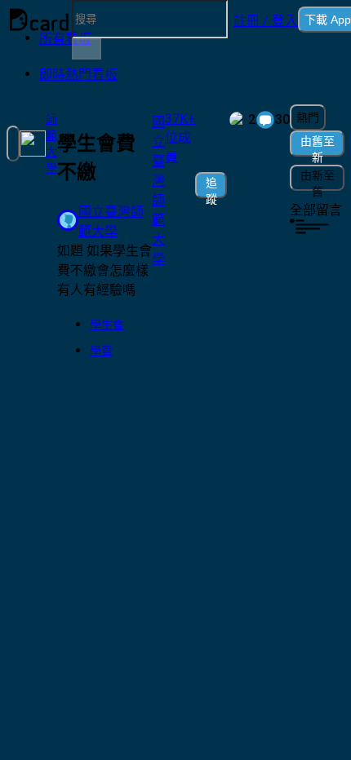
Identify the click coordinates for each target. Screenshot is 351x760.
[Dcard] (39, 19)
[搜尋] (86, 49)
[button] (265, 19)
